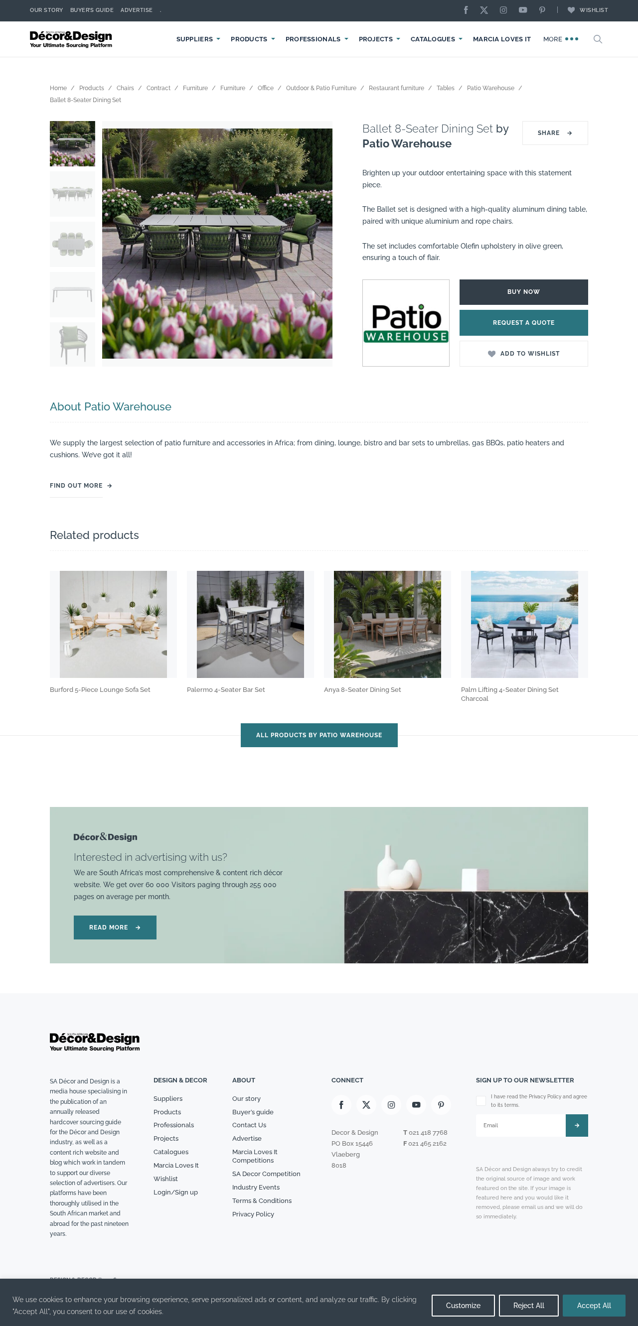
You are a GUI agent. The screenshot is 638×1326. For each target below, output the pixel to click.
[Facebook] (468, 10)
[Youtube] (525, 10)
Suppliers (194, 39)
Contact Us (249, 1125)
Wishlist (594, 10)
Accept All (594, 1306)
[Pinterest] (544, 10)
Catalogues (433, 39)
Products (249, 39)
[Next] (317, 244)
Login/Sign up (176, 1192)
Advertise (137, 10)
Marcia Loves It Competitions (255, 1156)
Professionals (313, 39)
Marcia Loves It (502, 39)
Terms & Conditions (262, 1200)
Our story (46, 10)
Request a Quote (524, 322)
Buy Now (523, 291)
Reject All (528, 1306)
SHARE (555, 133)
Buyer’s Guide (92, 10)
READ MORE (115, 927)
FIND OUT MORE (76, 485)
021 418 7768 (428, 1132)
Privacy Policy (253, 1214)
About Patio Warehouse (110, 406)
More (554, 39)
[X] (486, 10)
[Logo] (72, 39)
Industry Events (256, 1187)
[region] (319, 1302)
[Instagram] (506, 10)
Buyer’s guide (253, 1112)
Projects (376, 39)
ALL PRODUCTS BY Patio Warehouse (319, 735)
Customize (463, 1306)
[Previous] (117, 244)
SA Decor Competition (266, 1174)
